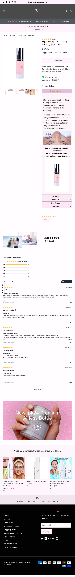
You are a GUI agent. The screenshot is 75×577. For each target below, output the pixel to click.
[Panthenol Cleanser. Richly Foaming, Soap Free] (61, 468)
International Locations (13, 533)
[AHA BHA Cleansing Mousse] (37, 468)
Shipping (45, 53)
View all (37, 454)
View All (54, 21)
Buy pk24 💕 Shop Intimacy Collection (19, 21)
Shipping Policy (10, 530)
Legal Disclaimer (10, 547)
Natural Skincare (42, 21)
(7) (51, 488)
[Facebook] (6, 2)
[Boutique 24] (37, 11)
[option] (20, 62)
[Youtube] (9, 2)
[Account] (66, 11)
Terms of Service (10, 544)
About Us (7, 519)
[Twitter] (3, 2)
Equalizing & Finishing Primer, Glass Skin (21, 35)
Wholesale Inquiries (11, 526)
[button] (57, 91)
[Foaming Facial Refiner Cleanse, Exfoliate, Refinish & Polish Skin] (14, 468)
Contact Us (8, 523)
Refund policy (9, 537)
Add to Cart (57, 61)
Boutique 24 (13, 562)
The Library (65, 21)
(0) (4, 491)
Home (5, 35)
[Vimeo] (12, 2)
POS (19, 562)
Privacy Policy (9, 540)
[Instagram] (15, 2)
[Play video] (37, 426)
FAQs (46, 220)
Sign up (46, 532)
